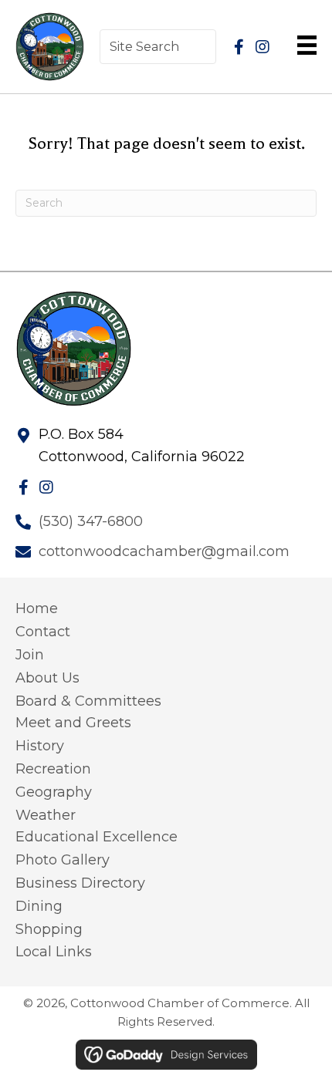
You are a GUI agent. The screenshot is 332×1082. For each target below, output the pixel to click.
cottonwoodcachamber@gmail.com (164, 551)
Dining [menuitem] (39, 906)
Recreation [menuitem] (53, 768)
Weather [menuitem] (45, 815)
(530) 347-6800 (91, 521)
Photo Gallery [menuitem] (62, 859)
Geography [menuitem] (53, 792)
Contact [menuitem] (42, 631)
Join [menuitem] (29, 654)
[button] (239, 47)
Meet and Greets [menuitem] (73, 722)
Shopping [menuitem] (49, 929)
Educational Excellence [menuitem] (96, 836)
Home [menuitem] (36, 608)
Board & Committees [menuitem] (88, 701)
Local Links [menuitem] (53, 951)
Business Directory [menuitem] (80, 883)
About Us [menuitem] (47, 677)
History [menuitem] (39, 745)
